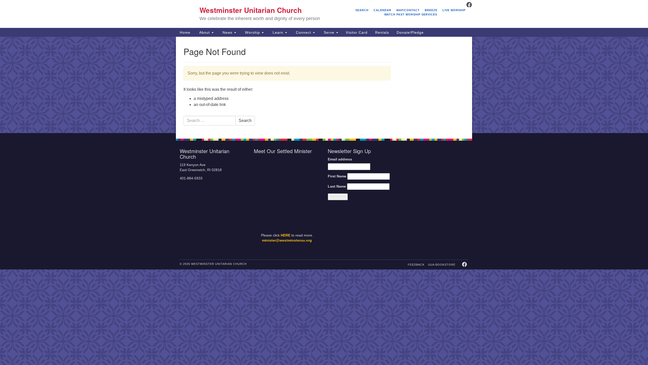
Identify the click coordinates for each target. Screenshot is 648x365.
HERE (285, 235)
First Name (337, 176)
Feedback (416, 264)
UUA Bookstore (441, 264)
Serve (329, 32)
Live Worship (453, 10)
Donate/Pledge (410, 32)
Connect (303, 32)
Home (185, 32)
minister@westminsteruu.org (287, 240)
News (227, 32)
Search (362, 10)
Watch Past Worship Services (410, 14)
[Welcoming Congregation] (422, 229)
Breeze (431, 10)
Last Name (337, 186)
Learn (278, 32)
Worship (252, 32)
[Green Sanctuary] (455, 229)
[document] (324, 85)
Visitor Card (357, 32)
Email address (340, 159)
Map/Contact (408, 10)
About (204, 32)
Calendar (382, 10)
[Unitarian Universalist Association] (436, 174)
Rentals (382, 32)
